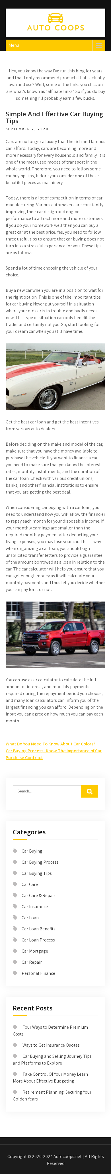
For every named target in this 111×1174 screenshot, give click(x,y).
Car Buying (32, 851)
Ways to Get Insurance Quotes (51, 1045)
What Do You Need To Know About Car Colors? (50, 744)
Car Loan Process (38, 940)
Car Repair (32, 962)
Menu (14, 45)
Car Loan (30, 918)
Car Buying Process (40, 862)
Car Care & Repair (38, 895)
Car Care (30, 884)
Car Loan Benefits (39, 929)
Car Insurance (35, 907)
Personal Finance (38, 973)
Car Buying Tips (37, 873)
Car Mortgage (35, 951)
